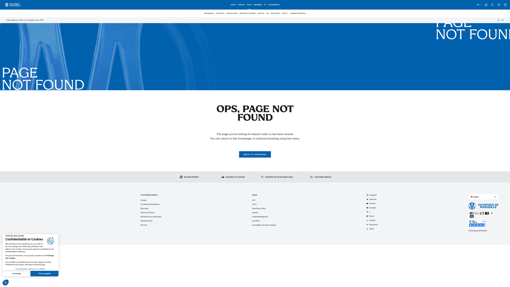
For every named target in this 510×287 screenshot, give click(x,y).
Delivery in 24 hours (147, 212)
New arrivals (209, 13)
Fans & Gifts (275, 13)
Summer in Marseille (298, 13)
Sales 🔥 (285, 13)
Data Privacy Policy (259, 208)
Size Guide (144, 208)
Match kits (220, 13)
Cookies (255, 212)
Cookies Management (260, 217)
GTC (253, 200)
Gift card (144, 225)
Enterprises (274, 5)
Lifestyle (261, 13)
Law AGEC (256, 221)
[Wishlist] (498, 4)
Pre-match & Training (248, 13)
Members (258, 5)
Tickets (241, 5)
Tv (265, 5)
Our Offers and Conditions (150, 204)
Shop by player (231, 13)
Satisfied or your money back (151, 217)
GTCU (254, 204)
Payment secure (146, 221)
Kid (267, 13)
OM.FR (233, 5)
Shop (249, 5)
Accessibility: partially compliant (264, 225)
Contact (144, 200)
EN (478, 5)
